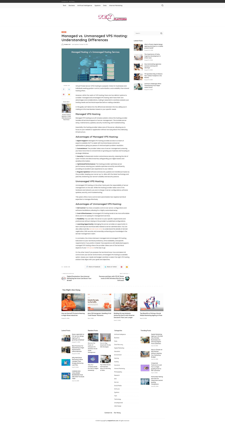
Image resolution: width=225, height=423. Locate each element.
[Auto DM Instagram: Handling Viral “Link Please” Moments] (99, 302)
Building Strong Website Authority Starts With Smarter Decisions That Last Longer (124, 315)
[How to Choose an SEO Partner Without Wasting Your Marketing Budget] (145, 354)
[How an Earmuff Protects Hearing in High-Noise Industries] (73, 302)
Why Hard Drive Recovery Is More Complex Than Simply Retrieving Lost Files (77, 361)
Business (116, 338)
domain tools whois (96, 229)
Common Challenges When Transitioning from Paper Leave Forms (152, 85)
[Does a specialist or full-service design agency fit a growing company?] (66, 338)
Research (117, 375)
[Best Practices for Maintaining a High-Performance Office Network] (66, 350)
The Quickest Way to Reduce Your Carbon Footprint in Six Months (153, 75)
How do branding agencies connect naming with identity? (152, 66)
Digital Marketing (119, 348)
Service (116, 382)
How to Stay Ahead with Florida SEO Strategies (105, 344)
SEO (115, 379)
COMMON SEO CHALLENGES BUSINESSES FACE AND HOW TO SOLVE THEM (78, 374)
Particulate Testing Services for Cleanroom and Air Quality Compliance (157, 380)
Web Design (117, 406)
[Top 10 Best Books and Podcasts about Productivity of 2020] (105, 359)
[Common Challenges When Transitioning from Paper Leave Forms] (138, 86)
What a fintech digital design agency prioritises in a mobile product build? (153, 46)
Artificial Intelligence (120, 334)
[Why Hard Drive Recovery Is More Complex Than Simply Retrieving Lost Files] (66, 362)
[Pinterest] (64, 94)
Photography (118, 372)
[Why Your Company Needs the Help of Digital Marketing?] (93, 359)
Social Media (118, 385)
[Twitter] (69, 89)
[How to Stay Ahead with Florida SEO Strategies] (105, 337)
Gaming (116, 358)
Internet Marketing (119, 368)
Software (117, 389)
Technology (117, 399)
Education (117, 351)
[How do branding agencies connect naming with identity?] (138, 67)
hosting (116, 361)
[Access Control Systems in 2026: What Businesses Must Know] (66, 108)
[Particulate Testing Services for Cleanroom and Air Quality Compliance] (145, 381)
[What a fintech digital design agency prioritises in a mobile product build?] (138, 47)
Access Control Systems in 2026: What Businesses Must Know (66, 117)
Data (115, 341)
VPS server (90, 248)
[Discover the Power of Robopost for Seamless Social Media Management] (93, 337)
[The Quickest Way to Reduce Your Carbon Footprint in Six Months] (138, 76)
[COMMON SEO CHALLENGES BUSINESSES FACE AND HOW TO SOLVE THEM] (66, 376)
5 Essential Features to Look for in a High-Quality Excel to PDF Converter (156, 366)
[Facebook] (64, 89)
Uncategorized (118, 402)
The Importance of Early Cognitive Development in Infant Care (152, 56)
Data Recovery (118, 344)
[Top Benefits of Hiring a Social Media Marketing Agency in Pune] (152, 302)
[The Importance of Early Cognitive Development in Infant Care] (138, 57)
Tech (64, 32)
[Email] (69, 94)
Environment (118, 355)
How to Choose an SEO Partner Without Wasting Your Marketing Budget (156, 353)
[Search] (162, 5)
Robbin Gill (67, 44)
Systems (116, 392)
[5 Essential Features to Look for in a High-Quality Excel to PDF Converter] (145, 368)
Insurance (117, 365)
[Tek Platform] (112, 17)
